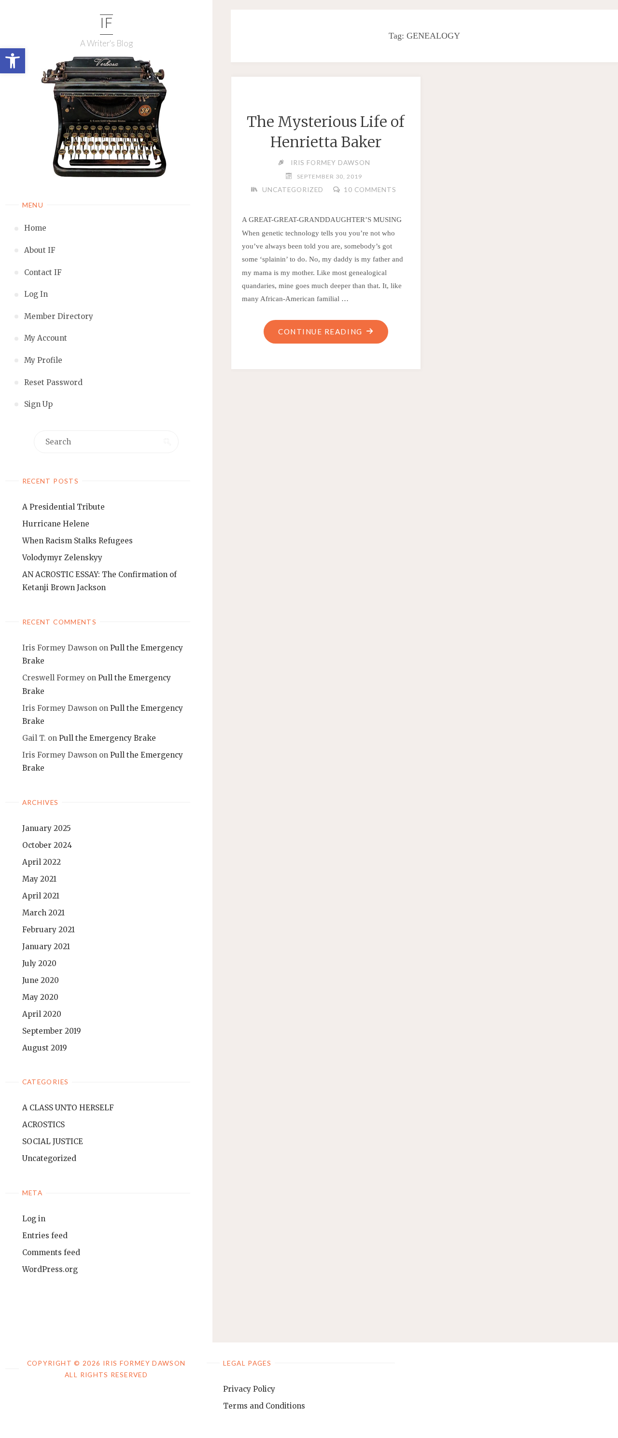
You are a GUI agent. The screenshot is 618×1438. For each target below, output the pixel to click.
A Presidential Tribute (63, 507)
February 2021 (48, 929)
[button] (12, 60)
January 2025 (46, 828)
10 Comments (370, 189)
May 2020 (40, 997)
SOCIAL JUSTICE (52, 1141)
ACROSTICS (43, 1124)
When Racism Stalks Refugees (77, 540)
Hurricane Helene (55, 523)
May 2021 (39, 879)
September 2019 (51, 1031)
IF (106, 24)
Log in (33, 1218)
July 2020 (39, 963)
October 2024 (47, 845)
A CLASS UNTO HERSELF (68, 1107)
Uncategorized (49, 1158)
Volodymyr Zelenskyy (62, 557)
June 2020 (40, 980)
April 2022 (41, 862)
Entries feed (45, 1235)
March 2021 (43, 912)
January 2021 (46, 946)
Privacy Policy (249, 1389)
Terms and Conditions (264, 1405)
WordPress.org (50, 1269)
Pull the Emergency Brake (107, 738)
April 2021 (40, 895)
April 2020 (41, 1014)
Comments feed (51, 1252)
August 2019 (44, 1047)
